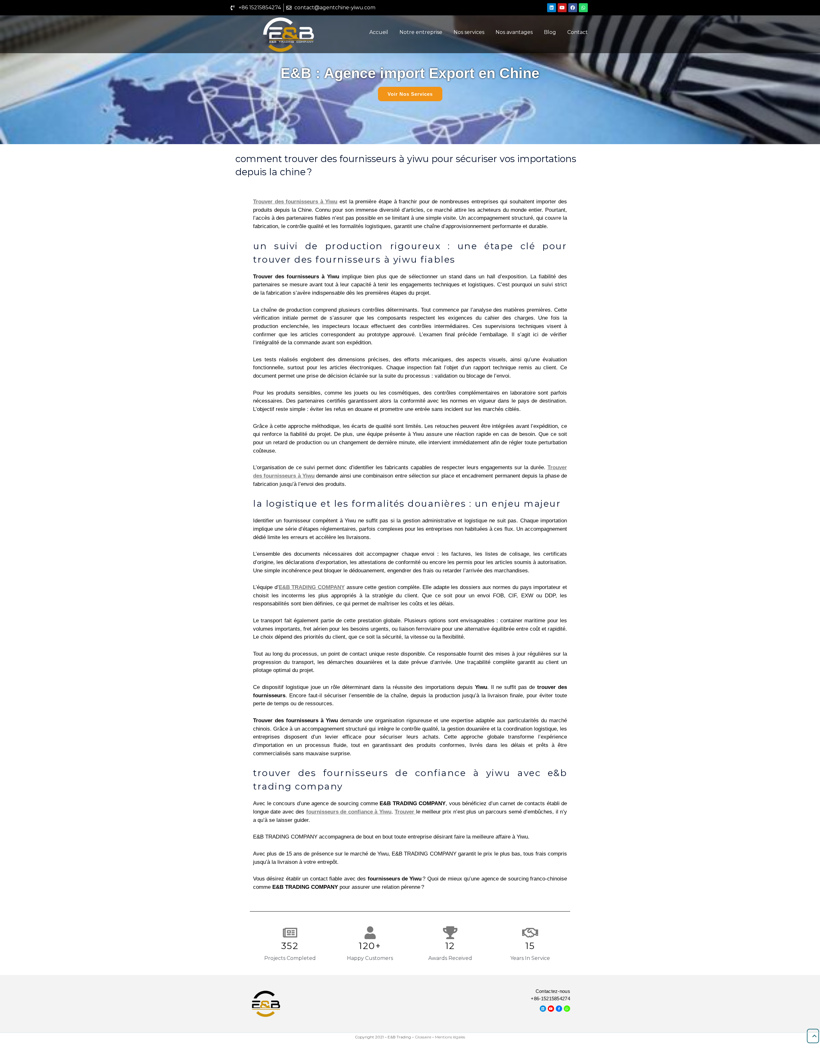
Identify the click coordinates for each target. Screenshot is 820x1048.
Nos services (469, 32)
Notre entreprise (420, 32)
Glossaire (423, 1037)
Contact (577, 32)
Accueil (378, 32)
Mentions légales (450, 1037)
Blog (550, 32)
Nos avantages (514, 32)
